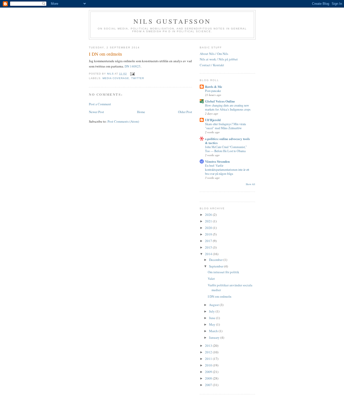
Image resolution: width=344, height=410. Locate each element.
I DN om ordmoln (219, 296)
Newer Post (96, 112)
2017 (209, 240)
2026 (209, 214)
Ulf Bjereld (213, 119)
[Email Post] (132, 73)
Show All (250, 184)
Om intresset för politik (223, 272)
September (216, 266)
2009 (209, 371)
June (212, 318)
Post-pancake (213, 91)
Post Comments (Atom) (123, 121)
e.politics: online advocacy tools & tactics (227, 140)
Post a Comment (100, 104)
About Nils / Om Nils (214, 53)
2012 (209, 352)
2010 (209, 365)
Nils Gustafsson (172, 21)
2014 (209, 254)
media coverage (115, 78)
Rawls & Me (213, 86)
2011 (209, 358)
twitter (137, 78)
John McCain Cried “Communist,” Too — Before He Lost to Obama (226, 149)
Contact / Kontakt (212, 65)
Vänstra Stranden (217, 161)
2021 (209, 221)
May (212, 324)
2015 (209, 247)
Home (141, 112)
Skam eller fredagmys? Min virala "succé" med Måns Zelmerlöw (225, 126)
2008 (209, 378)
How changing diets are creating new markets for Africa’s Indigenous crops (228, 107)
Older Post (185, 112)
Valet (211, 278)
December (216, 259)
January (214, 337)
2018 (209, 234)
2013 (209, 345)
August (214, 304)
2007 (209, 385)
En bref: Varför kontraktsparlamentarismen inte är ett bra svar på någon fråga (227, 169)
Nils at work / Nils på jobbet (219, 59)
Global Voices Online (220, 101)
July (212, 311)
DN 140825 (133, 66)
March (214, 331)
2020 (209, 227)
